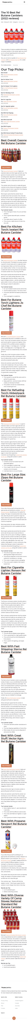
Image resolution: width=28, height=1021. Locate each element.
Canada (17, 1003)
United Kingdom (19, 1000)
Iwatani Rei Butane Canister (10, 81)
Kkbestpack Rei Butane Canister (11, 94)
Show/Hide (15, 65)
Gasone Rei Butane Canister (10, 74)
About (2, 1003)
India (16, 1008)
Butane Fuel (21, 22)
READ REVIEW (4, 76)
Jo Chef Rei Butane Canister (10, 88)
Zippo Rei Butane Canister (10, 101)
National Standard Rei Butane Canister (13, 135)
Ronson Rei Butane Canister (10, 108)
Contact (3, 1008)
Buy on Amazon (6, 167)
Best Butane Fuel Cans (14, 60)
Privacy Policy (4, 1000)
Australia (17, 1006)
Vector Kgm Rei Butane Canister (11, 121)
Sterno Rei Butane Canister (10, 115)
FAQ (2, 1006)
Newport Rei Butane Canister (10, 128)
